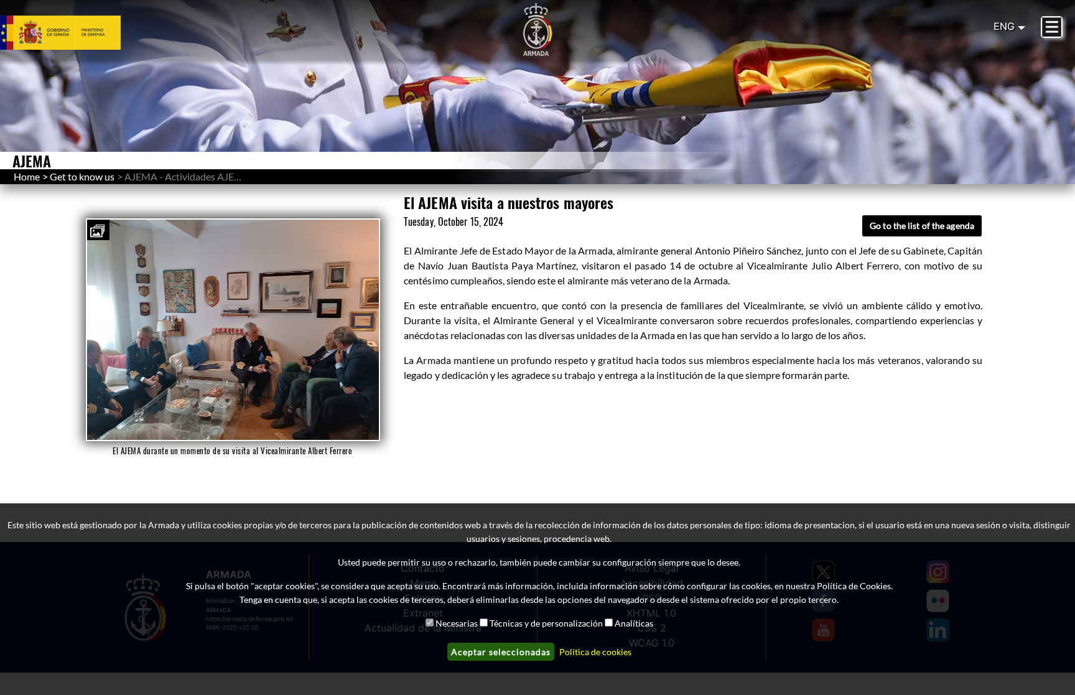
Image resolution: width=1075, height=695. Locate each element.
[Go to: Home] (537, 29)
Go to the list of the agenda (922, 225)
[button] (98, 230)
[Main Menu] (1052, 27)
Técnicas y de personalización (546, 623)
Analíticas (634, 623)
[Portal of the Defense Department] (75, 32)
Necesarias (456, 623)
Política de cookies (595, 651)
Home (27, 176)
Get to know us (82, 176)
